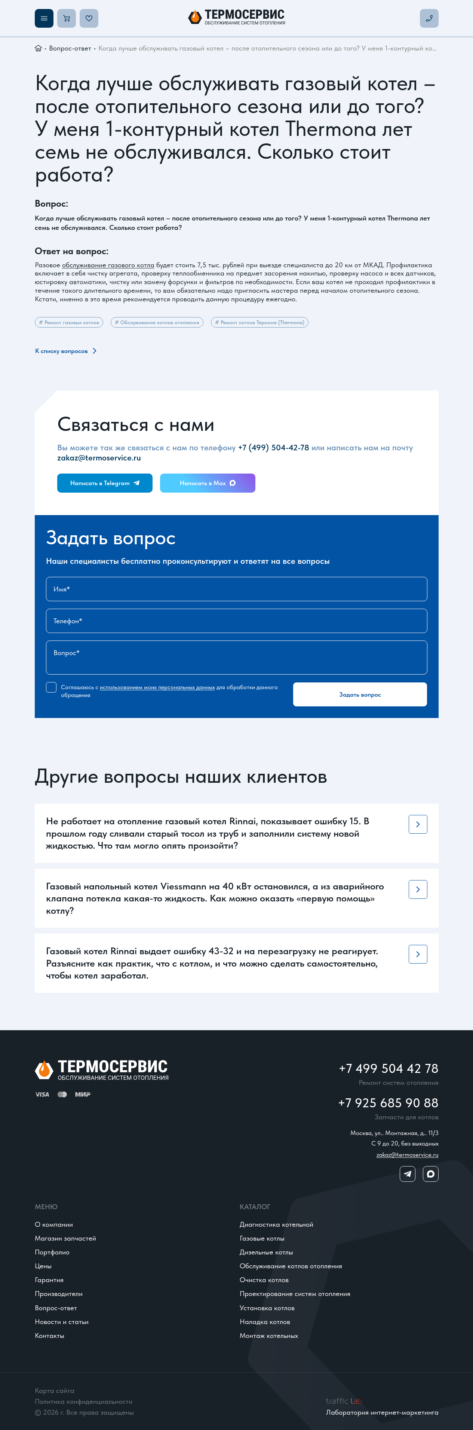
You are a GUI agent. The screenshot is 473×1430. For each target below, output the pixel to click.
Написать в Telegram (100, 483)
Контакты (49, 1335)
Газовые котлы (262, 1238)
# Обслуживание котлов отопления (157, 322)
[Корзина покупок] (66, 18)
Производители (59, 1293)
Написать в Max (203, 483)
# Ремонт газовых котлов (69, 322)
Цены (43, 1266)
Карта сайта (54, 1390)
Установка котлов (267, 1307)
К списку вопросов (61, 351)
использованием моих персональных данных (157, 687)
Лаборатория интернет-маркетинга (382, 1412)
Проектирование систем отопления (295, 1293)
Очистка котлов (264, 1279)
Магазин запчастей (65, 1238)
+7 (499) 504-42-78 (273, 447)
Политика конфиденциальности (83, 1401)
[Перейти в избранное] (89, 18)
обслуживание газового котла (108, 265)
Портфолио (52, 1252)
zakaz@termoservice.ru (99, 457)
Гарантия (49, 1279)
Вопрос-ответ (70, 48)
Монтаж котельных (269, 1335)
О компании (54, 1224)
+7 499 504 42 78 (388, 1068)
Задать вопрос (360, 694)
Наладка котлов (265, 1321)
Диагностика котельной (276, 1224)
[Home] (236, 18)
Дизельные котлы (266, 1252)
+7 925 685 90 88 (388, 1102)
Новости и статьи (62, 1321)
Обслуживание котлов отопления (291, 1266)
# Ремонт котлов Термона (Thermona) (259, 322)
